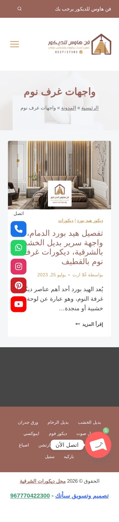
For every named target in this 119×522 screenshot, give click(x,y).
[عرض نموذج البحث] (15, 9)
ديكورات (65, 220)
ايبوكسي (31, 433)
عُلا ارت (79, 274)
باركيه (69, 456)
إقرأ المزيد (89, 324)
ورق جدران (28, 422)
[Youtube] (18, 304)
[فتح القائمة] (15, 44)
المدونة (68, 107)
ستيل (50, 456)
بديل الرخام (58, 422)
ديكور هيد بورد (90, 220)
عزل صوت (86, 433)
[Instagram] (18, 266)
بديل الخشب (89, 422)
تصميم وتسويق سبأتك (82, 495)
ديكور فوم (58, 433)
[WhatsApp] (18, 248)
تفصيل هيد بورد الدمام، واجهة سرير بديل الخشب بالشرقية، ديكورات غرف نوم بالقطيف (61, 247)
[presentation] (59, 175)
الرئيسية (90, 107)
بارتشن (45, 445)
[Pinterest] (18, 285)
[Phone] (18, 229)
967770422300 (30, 495)
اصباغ (24, 445)
